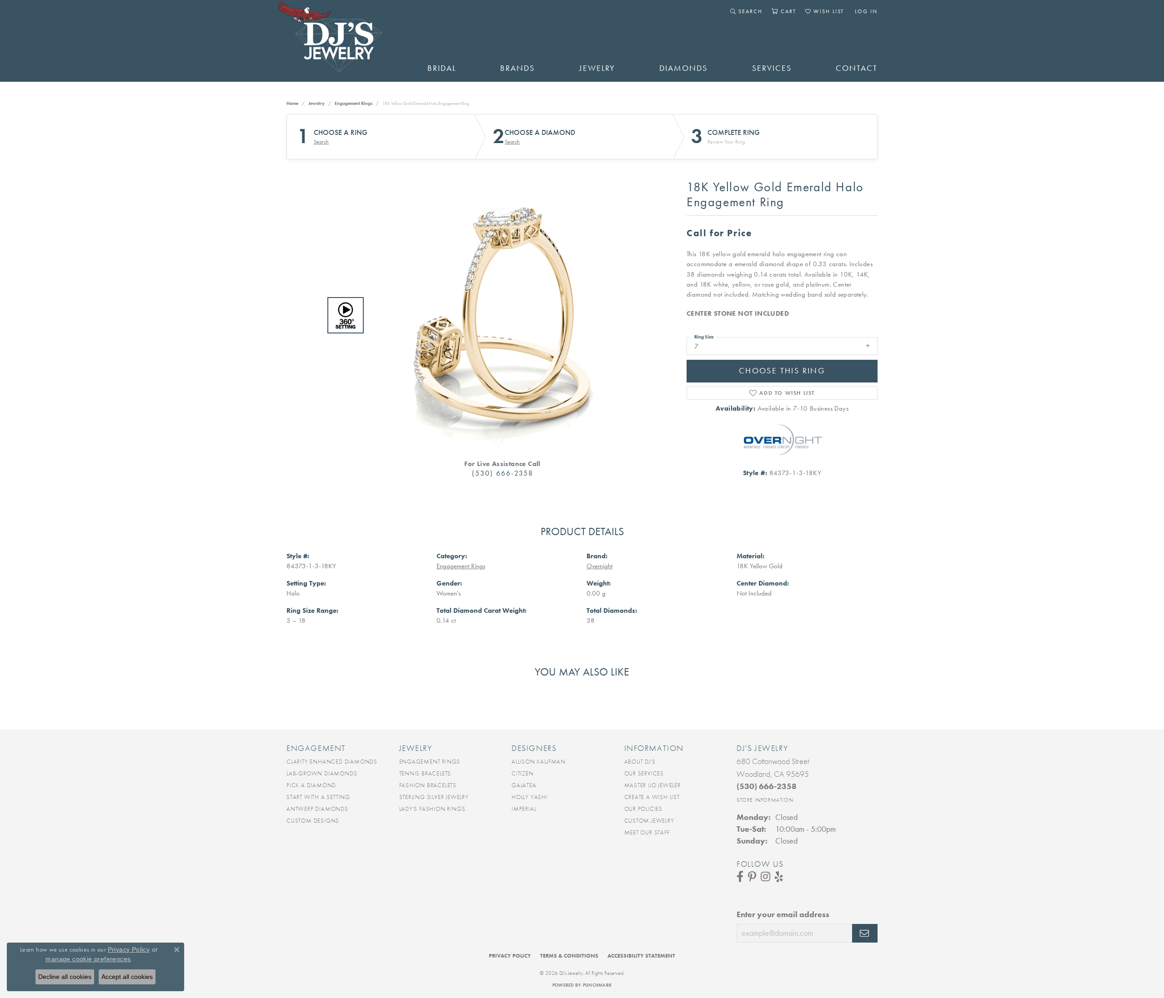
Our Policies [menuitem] (643, 809)
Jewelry (597, 68)
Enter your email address (783, 914)
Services (772, 68)
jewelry (316, 103)
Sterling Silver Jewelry (434, 797)
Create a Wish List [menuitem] (652, 797)
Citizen (523, 773)
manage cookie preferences (87, 959)
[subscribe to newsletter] (865, 933)
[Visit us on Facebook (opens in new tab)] (740, 876)
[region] (500, 315)
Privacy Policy (510, 955)
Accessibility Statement (641, 955)
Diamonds (683, 68)
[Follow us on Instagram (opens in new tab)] (765, 876)
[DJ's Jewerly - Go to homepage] (343, 41)
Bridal (441, 68)
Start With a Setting (318, 797)
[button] (746, 11)
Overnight (599, 566)
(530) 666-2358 (502, 473)
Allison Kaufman (539, 761)
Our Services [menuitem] (644, 773)
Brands (517, 68)
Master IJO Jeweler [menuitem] (652, 785)
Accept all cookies (127, 976)
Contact (857, 68)
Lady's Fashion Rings (432, 809)
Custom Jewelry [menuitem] (649, 820)
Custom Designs (312, 820)
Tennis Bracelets (425, 773)
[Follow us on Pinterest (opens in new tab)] (752, 876)
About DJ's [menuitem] (640, 761)
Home (292, 103)
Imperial (524, 809)
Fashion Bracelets (428, 785)
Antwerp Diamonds (317, 809)
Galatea (524, 785)
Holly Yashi (530, 797)
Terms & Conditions (569, 955)
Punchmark (597, 985)
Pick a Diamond (311, 785)
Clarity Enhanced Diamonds (331, 761)
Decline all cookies (64, 976)
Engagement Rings (353, 103)
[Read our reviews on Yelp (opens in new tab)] (779, 876)
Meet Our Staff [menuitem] (647, 832)
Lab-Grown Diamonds (321, 773)
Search (321, 142)
